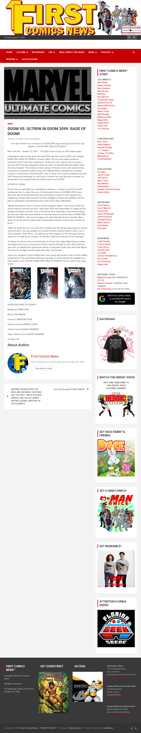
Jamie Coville (103, 175)
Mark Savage (103, 114)
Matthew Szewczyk (106, 277)
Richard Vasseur (104, 283)
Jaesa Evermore (104, 217)
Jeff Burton (102, 178)
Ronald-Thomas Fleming (108, 189)
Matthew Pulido (104, 117)
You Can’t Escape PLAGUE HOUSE (69, 389)
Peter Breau (102, 225)
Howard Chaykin (104, 147)
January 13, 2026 (15, 139)
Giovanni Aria (103, 250)
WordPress (108, 728)
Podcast (106, 52)
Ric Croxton (102, 258)
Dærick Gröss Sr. (104, 102)
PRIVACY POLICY (48, 728)
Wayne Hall (102, 264)
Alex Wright (102, 82)
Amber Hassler (104, 85)
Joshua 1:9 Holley (105, 153)
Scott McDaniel (104, 159)
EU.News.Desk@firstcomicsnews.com (121, 715)
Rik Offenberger (104, 289)
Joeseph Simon (104, 219)
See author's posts (43, 368)
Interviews (38, 52)
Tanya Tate (102, 126)
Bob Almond (103, 97)
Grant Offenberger (105, 214)
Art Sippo (101, 172)
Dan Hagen (102, 108)
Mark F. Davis (103, 111)
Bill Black (101, 94)
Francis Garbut (104, 244)
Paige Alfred (103, 123)
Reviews (10, 59)
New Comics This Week (71, 52)
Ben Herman (103, 91)
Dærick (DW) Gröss (106, 105)
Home (9, 52)
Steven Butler (103, 192)
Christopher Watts (105, 100)
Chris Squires (103, 205)
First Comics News (32, 139)
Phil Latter (102, 228)
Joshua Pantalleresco (107, 255)
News (91, 52)
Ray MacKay (103, 183)
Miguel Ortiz (102, 120)
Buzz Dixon (102, 141)
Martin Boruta (103, 222)
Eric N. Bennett (104, 208)
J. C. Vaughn (103, 150)
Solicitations (29, 59)
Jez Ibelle (101, 253)
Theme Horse (75, 728)
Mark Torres (102, 180)
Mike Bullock (103, 156)
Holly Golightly (103, 144)
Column (20, 52)
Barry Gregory (103, 88)
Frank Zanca (103, 247)
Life (50, 52)
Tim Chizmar (103, 128)
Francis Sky (102, 211)
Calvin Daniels (103, 241)
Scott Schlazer (104, 261)
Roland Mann (103, 186)
